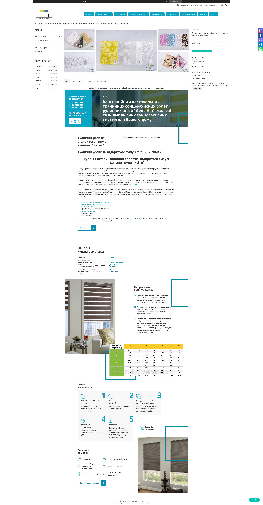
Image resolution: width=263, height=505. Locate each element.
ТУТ (135, 184)
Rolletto (139, 219)
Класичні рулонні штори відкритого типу (95, 202)
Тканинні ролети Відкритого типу (64, 23)
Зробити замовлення (85, 481)
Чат (256, 499)
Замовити (81, 226)
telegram (75, 121)
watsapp (79, 121)
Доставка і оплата (188, 14)
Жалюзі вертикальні (88, 211)
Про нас (203, 14)
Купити (202, 51)
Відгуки (37, 44)
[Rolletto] (44, 14)
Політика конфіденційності (143, 503)
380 (76, 103)
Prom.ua (141, 501)
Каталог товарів (103, 14)
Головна (89, 14)
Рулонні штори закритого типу (92, 204)
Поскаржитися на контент (126, 503)
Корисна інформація (137, 14)
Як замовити (172, 14)
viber (71, 121)
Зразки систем (157, 14)
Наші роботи (120, 14)
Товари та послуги (44, 23)
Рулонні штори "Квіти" (85, 23)
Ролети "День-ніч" (87, 206)
